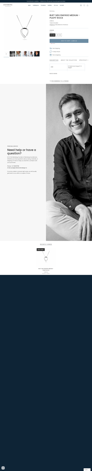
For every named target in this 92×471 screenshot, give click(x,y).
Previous (3, 29)
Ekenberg (52, 11)
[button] (36, 5)
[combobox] (87, 469)
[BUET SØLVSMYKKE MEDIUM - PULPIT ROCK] (46, 257)
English (86, 469)
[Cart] (87, 5)
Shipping (52, 25)
